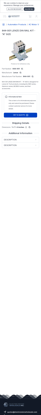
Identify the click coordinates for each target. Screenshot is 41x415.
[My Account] (36, 16)
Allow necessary (15, 9)
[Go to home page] (3, 24)
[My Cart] (30, 16)
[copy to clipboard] (22, 68)
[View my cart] (30, 16)
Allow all (29, 9)
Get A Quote (19, 115)
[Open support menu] (4, 16)
